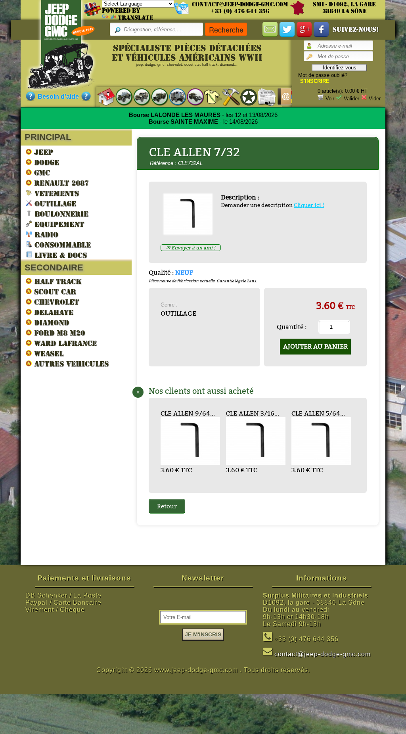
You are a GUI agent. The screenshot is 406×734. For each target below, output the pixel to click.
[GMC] (156, 96)
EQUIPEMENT (58, 224)
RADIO (45, 235)
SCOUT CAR (54, 292)
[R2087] (173, 96)
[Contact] (280, 96)
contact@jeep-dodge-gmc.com (240, 4)
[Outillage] (227, 96)
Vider (375, 99)
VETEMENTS (55, 193)
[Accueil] (102, 96)
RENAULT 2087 (60, 183)
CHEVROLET (55, 302)
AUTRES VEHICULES (70, 364)
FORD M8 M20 (58, 333)
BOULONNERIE (60, 214)
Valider (351, 99)
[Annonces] (263, 96)
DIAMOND (50, 323)
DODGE (45, 162)
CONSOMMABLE (61, 245)
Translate (135, 17)
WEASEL (47, 353)
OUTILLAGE (54, 204)
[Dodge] (138, 96)
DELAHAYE (52, 312)
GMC (41, 173)
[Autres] (191, 96)
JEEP (42, 152)
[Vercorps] (209, 96)
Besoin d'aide (58, 96)
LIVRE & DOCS (59, 255)
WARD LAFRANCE (64, 343)
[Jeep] (120, 96)
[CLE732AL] (191, 232)
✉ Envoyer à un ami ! (190, 248)
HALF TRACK (57, 281)
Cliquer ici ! (309, 205)
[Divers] (245, 96)
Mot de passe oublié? (322, 75)
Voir (330, 99)
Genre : (169, 305)
